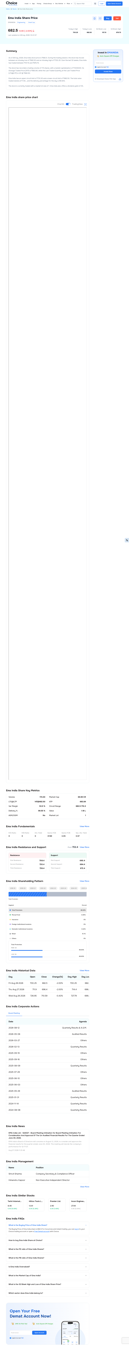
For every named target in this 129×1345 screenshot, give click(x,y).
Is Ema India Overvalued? (19, 1267)
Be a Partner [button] (59, 3)
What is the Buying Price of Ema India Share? (28, 1225)
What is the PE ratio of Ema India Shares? (26, 1249)
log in (77, 1229)
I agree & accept (18, 1338)
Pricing (39, 3)
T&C (22, 1338)
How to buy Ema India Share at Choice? (25, 1240)
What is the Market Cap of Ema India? (25, 1276)
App (33, 3)
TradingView (77, 104)
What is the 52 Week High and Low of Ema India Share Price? (35, 1284)
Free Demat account (41, 1231)
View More (84, 826)
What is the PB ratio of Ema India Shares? (26, 1258)
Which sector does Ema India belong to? (26, 1293)
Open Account (39, 1333)
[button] (95, 18)
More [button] (68, 3)
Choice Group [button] (47, 3)
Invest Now (108, 71)
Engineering (21, 22)
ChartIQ (60, 104)
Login (102, 3)
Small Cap (31, 22)
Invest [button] (26, 3)
